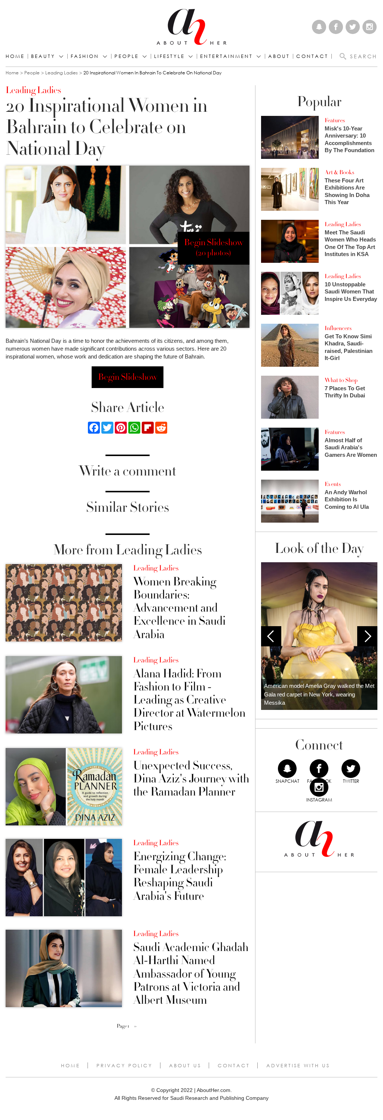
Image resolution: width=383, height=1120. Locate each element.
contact (312, 56)
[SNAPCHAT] (287, 768)
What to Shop (341, 380)
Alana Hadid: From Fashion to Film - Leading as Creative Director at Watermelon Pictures (189, 700)
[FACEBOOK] (319, 768)
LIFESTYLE (169, 56)
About (279, 56)
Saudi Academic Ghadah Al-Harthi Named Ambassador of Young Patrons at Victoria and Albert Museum (190, 974)
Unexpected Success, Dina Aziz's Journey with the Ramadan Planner (191, 779)
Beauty (43, 56)
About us (185, 1065)
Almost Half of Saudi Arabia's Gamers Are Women (351, 447)
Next (367, 636)
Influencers (338, 328)
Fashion (85, 56)
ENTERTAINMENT (226, 56)
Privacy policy (124, 1065)
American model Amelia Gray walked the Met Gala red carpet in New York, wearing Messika (319, 694)
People (32, 73)
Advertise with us (298, 1065)
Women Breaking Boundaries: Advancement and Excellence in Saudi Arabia (179, 608)
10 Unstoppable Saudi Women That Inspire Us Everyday (351, 291)
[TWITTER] (350, 768)
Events (333, 484)
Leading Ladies (61, 73)
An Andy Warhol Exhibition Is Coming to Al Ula (347, 499)
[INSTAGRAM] (319, 787)
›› (135, 1026)
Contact (234, 1065)
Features (335, 120)
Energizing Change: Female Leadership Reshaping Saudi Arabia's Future (179, 876)
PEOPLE (126, 56)
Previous (271, 636)
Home (15, 56)
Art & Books (339, 172)
